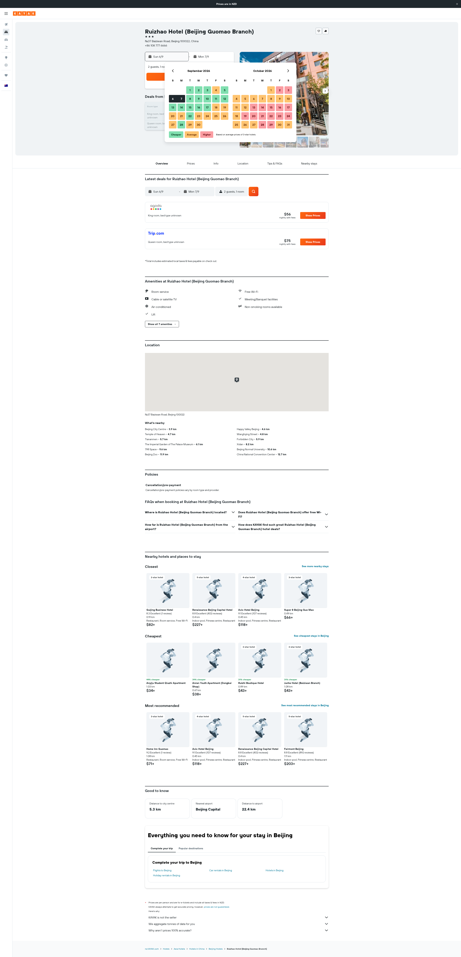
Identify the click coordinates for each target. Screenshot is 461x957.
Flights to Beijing (162, 870)
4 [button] (216, 90)
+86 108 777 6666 (156, 45)
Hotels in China (196, 948)
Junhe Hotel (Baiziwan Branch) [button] (302, 683)
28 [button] (181, 124)
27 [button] (172, 124)
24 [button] (207, 116)
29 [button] (190, 124)
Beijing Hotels (216, 948)
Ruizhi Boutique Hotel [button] (251, 683)
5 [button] (224, 90)
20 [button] (172, 116)
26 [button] (224, 116)
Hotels (166, 948)
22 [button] (190, 116)
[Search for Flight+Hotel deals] (6, 47)
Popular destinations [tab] (191, 848)
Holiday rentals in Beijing (166, 875)
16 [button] (198, 107)
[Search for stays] (6, 32)
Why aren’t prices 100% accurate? (170, 930)
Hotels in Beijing (274, 870)
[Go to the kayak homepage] (24, 13)
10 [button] (207, 99)
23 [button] (198, 116)
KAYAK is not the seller (162, 917)
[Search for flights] (6, 24)
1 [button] (190, 90)
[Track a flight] (6, 65)
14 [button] (181, 107)
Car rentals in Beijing (220, 870)
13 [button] (172, 107)
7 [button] (181, 99)
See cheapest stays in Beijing (311, 635)
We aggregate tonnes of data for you (172, 924)
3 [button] (207, 90)
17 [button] (207, 107)
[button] (457, 4)
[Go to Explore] (6, 57)
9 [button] (199, 99)
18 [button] (216, 107)
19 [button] (224, 107)
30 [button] (198, 124)
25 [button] (216, 116)
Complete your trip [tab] (162, 848)
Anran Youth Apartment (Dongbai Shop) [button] (212, 684)
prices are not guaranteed (216, 906)
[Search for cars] (6, 39)
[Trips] (6, 75)
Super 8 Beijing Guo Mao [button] (299, 609)
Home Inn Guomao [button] (157, 749)
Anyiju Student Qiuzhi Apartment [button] (165, 683)
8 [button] (190, 99)
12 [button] (224, 99)
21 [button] (181, 116)
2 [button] (199, 90)
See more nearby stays (315, 566)
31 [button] (288, 124)
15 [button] (190, 107)
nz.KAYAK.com (152, 948)
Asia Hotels (179, 948)
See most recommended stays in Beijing (305, 705)
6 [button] (173, 99)
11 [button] (216, 99)
